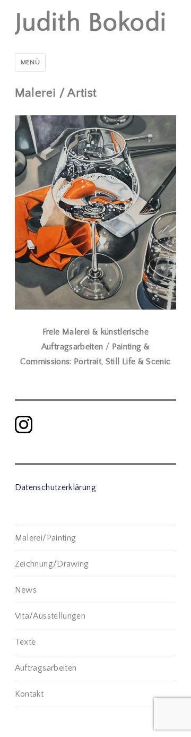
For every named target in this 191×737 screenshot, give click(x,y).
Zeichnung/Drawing (52, 564)
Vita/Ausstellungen (50, 616)
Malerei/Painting (45, 538)
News (26, 590)
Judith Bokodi (91, 22)
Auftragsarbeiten (46, 668)
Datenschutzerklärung (55, 487)
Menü (30, 62)
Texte (25, 642)
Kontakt (29, 694)
